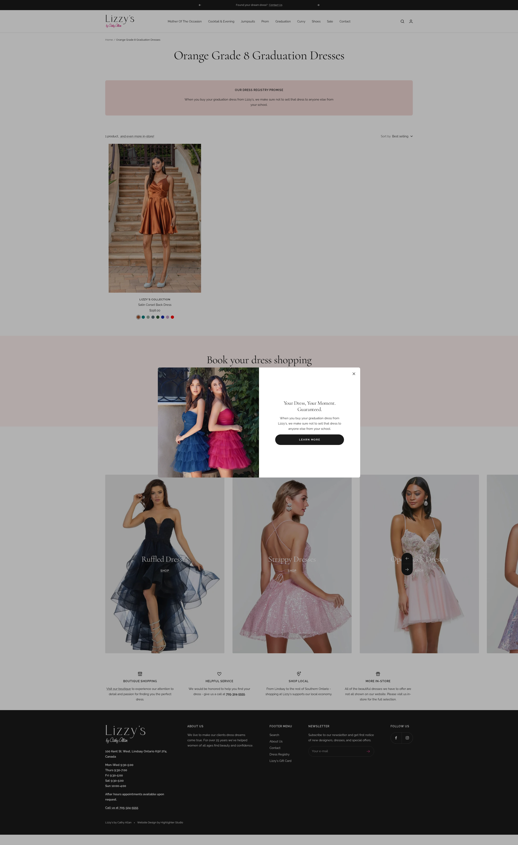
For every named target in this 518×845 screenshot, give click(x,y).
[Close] (353, 373)
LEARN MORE (309, 439)
